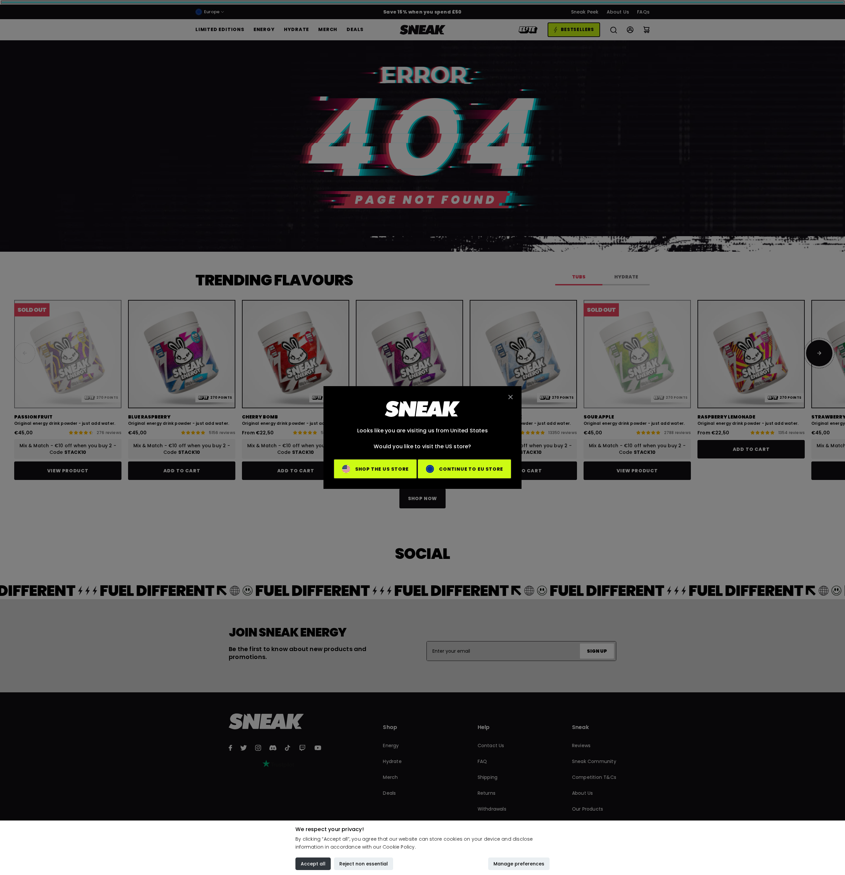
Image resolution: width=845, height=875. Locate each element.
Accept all (313, 863)
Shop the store (382, 469)
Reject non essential (363, 863)
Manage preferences (518, 863)
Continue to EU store (471, 469)
